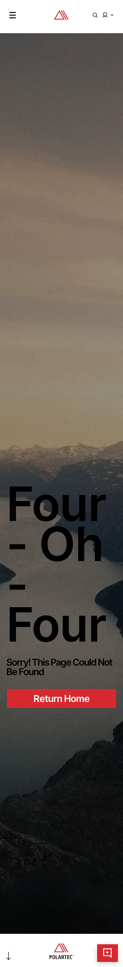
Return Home (61, 698)
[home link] (61, 18)
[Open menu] (12, 15)
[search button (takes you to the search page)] (95, 15)
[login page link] (108, 15)
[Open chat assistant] (107, 953)
